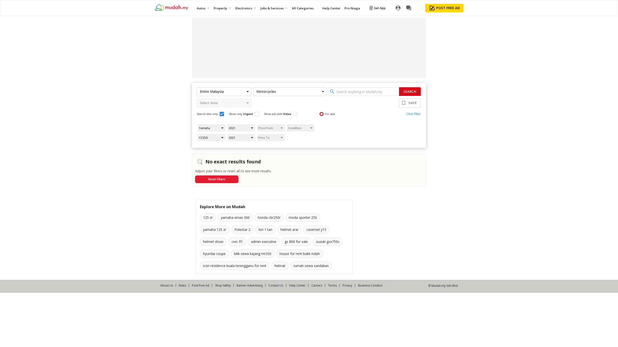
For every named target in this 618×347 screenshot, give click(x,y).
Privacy (347, 285)
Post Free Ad (200, 285)
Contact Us (275, 285)
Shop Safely (223, 285)
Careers (316, 285)
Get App (380, 8)
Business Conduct (370, 285)
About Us (166, 285)
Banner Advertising (250, 285)
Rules (182, 285)
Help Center (297, 285)
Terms (332, 285)
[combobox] (364, 91)
